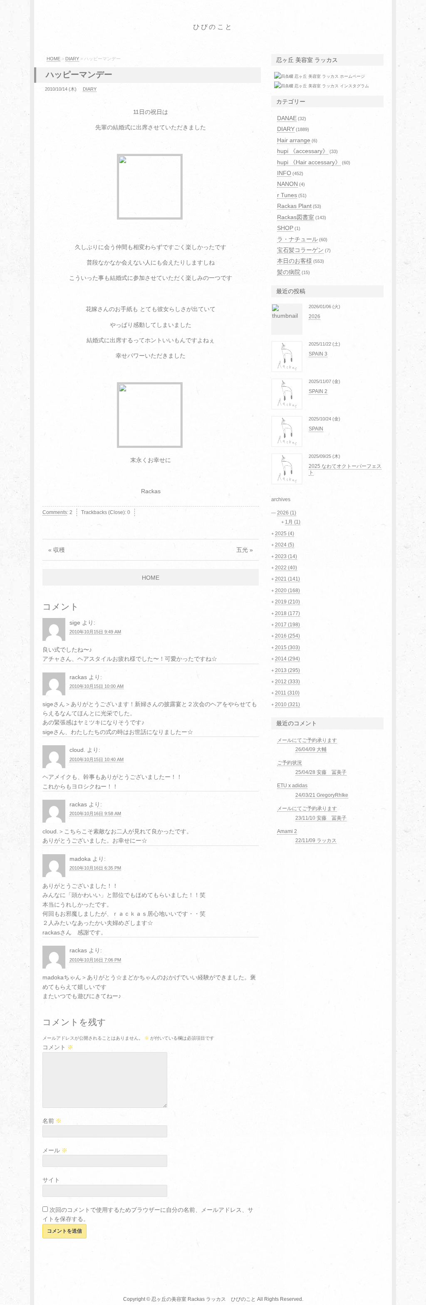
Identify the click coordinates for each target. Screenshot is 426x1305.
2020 (287, 590)
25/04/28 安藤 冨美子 (321, 772)
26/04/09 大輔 (311, 749)
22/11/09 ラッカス (316, 840)
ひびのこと (213, 26)
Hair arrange (293, 140)
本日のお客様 (294, 260)
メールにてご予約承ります (307, 740)
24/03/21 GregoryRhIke (321, 795)
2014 (287, 659)
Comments (54, 512)
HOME (53, 58)
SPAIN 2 (318, 391)
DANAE (287, 118)
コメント (57, 1047)
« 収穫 (56, 549)
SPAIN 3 (318, 354)
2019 (287, 602)
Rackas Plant (294, 206)
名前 (52, 1120)
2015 (287, 647)
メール (54, 1150)
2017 (287, 625)
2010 (287, 704)
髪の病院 (288, 272)
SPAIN (316, 429)
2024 (284, 545)
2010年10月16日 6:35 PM (95, 867)
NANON (287, 183)
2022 (286, 568)
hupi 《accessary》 (302, 151)
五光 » (244, 549)
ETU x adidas (292, 785)
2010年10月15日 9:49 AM (95, 631)
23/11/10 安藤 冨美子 (321, 818)
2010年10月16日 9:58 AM (95, 813)
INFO (284, 173)
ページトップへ (410, 1290)
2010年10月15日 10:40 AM (96, 759)
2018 (287, 613)
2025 (284, 533)
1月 (292, 522)
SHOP (285, 228)
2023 (286, 556)
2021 (287, 579)
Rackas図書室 (295, 217)
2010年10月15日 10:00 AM (96, 686)
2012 (287, 682)
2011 (287, 693)
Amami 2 (287, 831)
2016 (287, 636)
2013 (287, 670)
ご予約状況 (289, 763)
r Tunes (287, 195)
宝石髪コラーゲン (300, 250)
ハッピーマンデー (79, 74)
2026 (314, 316)
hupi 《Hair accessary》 (309, 162)
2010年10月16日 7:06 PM (95, 959)
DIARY (72, 58)
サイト (51, 1179)
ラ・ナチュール (297, 239)
